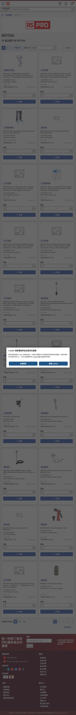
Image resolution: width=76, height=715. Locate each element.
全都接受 (23, 364)
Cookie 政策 (36, 357)
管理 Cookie (53, 364)
